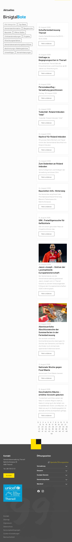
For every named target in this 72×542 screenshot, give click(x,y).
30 (67, 427)
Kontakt (6, 516)
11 (64, 422)
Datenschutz (8, 526)
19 (58, 424)
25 (49, 427)
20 (62, 424)
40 (39, 431)
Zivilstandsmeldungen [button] (12, 36)
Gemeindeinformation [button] (12, 28)
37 (59, 429)
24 (46, 427)
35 (53, 429)
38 (63, 429)
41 (42, 431)
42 (46, 431)
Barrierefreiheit (9, 537)
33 (46, 429)
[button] (53, 466)
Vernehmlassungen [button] (24, 52)
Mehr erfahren (46, 43)
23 (42, 427)
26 (53, 427)
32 (42, 429)
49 (51, 434)
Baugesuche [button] (28, 28)
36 (56, 429)
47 (63, 431)
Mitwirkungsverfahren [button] (12, 40)
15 (46, 424)
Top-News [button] (22, 24)
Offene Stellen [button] (19, 32)
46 (60, 431)
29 (63, 427)
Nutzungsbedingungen (11, 530)
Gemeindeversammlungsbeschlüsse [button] (17, 44)
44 (53, 431)
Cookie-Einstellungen (11, 533)
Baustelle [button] (7, 32)
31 (39, 429)
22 (39, 427)
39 (66, 429)
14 (43, 424)
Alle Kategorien (10, 24)
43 (49, 431)
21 (65, 424)
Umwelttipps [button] (9, 52)
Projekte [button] (27, 36)
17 (52, 424)
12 (67, 422)
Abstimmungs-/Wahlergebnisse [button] (16, 48)
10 (61, 422)
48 (66, 431)
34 (49, 429)
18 (55, 424)
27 (56, 427)
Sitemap (6, 519)
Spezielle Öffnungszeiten (59, 462)
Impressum (7, 523)
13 (40, 424)
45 (56, 431)
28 (60, 427)
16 (49, 424)
